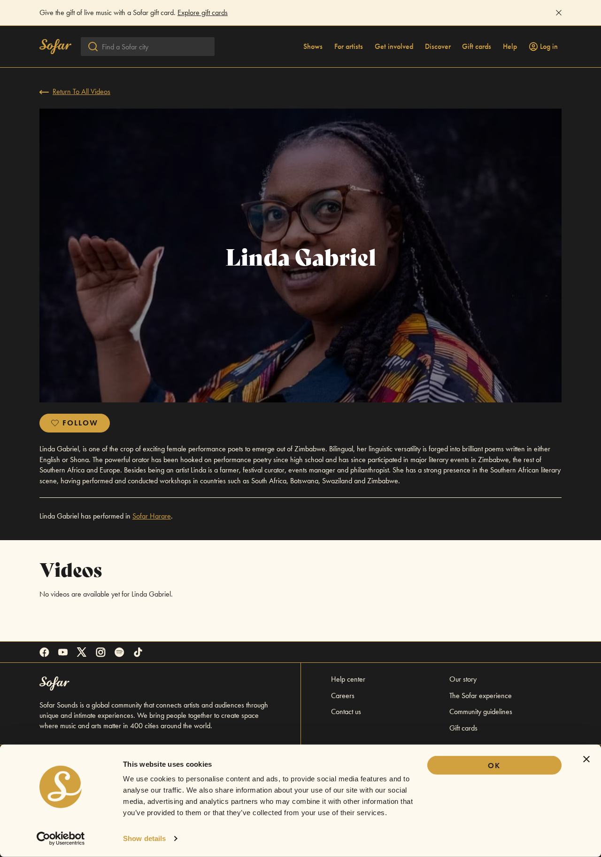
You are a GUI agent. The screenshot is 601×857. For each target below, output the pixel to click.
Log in (549, 46)
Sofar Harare (151, 516)
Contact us (346, 711)
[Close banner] (586, 759)
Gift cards (476, 46)
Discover (438, 46)
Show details (144, 838)
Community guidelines (480, 711)
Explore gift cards (202, 12)
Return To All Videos (81, 91)
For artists (348, 46)
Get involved (394, 46)
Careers (342, 695)
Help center (348, 679)
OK (494, 766)
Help (510, 46)
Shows (313, 46)
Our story (463, 679)
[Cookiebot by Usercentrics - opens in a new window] (61, 839)
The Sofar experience (480, 695)
